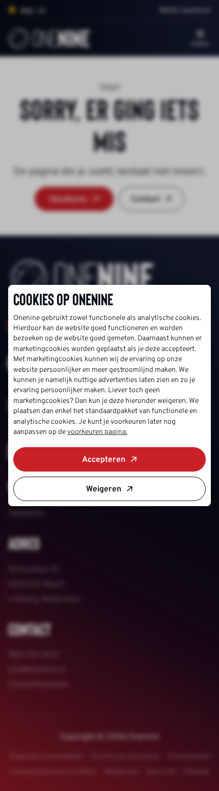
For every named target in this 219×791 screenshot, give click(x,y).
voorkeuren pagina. (97, 431)
